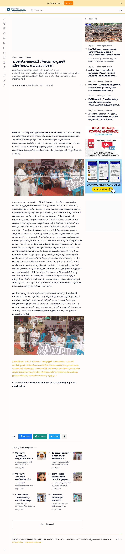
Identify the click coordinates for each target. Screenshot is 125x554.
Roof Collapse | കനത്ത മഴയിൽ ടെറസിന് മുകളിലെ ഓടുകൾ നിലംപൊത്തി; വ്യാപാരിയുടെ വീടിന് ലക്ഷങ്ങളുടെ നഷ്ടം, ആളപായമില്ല (62, 477)
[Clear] (69, 10)
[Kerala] (109, 46)
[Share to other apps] (64, 436)
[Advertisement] (47, 35)
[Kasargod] (102, 96)
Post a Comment (47, 524)
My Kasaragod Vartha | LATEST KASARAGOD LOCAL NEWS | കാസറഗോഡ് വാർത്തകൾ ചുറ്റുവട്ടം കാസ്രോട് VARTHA (65, 539)
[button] (121, 10)
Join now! (69, 3)
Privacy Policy (17, 542)
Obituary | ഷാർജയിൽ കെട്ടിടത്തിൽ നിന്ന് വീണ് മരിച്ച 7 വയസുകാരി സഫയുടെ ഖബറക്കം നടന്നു (24, 477)
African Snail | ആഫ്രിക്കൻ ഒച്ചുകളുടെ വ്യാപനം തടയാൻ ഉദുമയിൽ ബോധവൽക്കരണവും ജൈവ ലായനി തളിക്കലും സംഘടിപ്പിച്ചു (105, 73)
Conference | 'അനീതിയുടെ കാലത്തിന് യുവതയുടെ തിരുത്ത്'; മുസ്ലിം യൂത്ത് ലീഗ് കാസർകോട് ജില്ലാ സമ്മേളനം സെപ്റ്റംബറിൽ (61, 497)
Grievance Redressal (33, 542)
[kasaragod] (102, 46)
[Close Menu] (121, 3)
